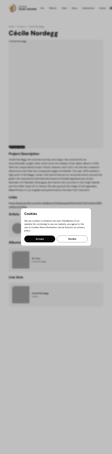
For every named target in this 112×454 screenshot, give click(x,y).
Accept (40, 238)
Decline (72, 238)
